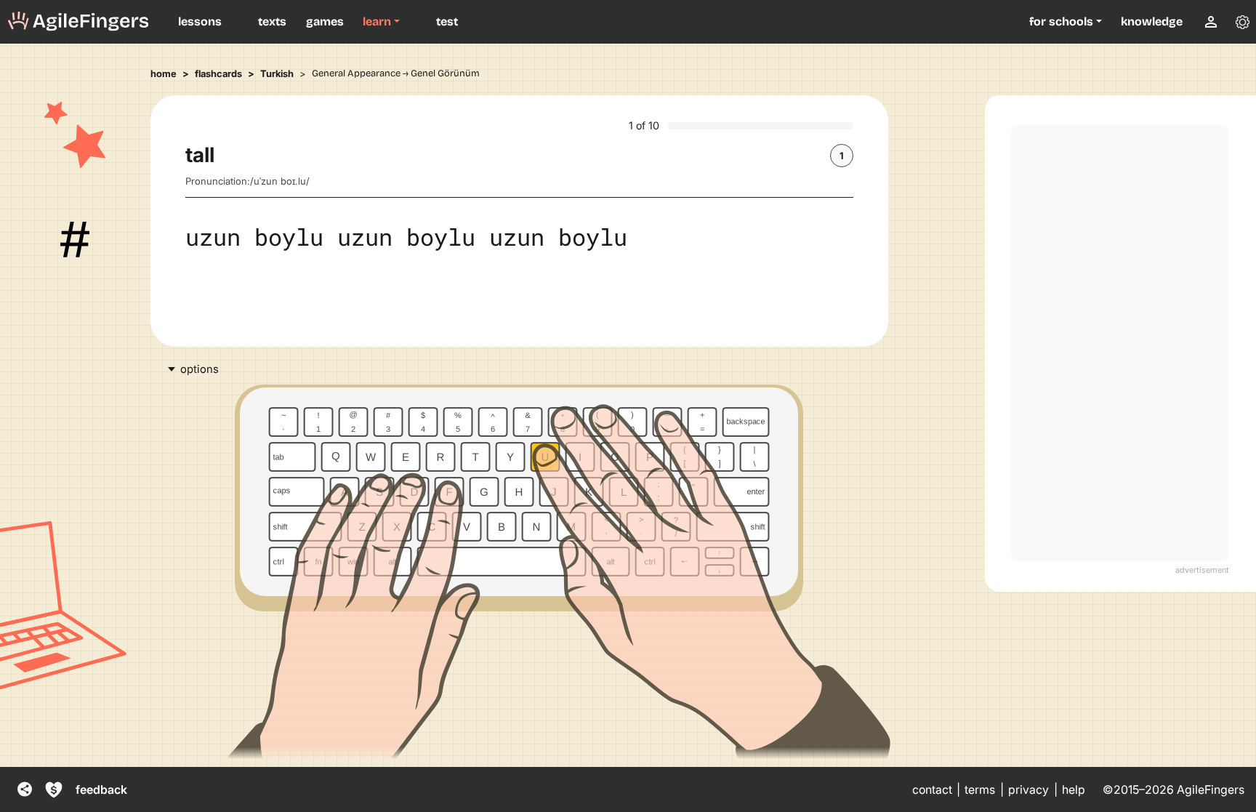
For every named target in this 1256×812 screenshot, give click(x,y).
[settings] (1242, 22)
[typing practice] (78, 22)
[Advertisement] (1120, 343)
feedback (101, 789)
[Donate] (54, 789)
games (325, 21)
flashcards (218, 73)
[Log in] (1211, 22)
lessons (200, 21)
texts (272, 21)
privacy (1028, 790)
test (447, 21)
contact (932, 790)
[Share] (25, 789)
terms (980, 790)
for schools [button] (1061, 21)
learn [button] (377, 21)
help (1073, 790)
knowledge (1152, 21)
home (163, 73)
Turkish (277, 73)
